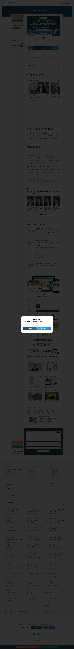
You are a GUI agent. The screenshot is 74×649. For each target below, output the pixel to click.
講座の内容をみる (44, 328)
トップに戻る (30, 328)
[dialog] (37, 324)
